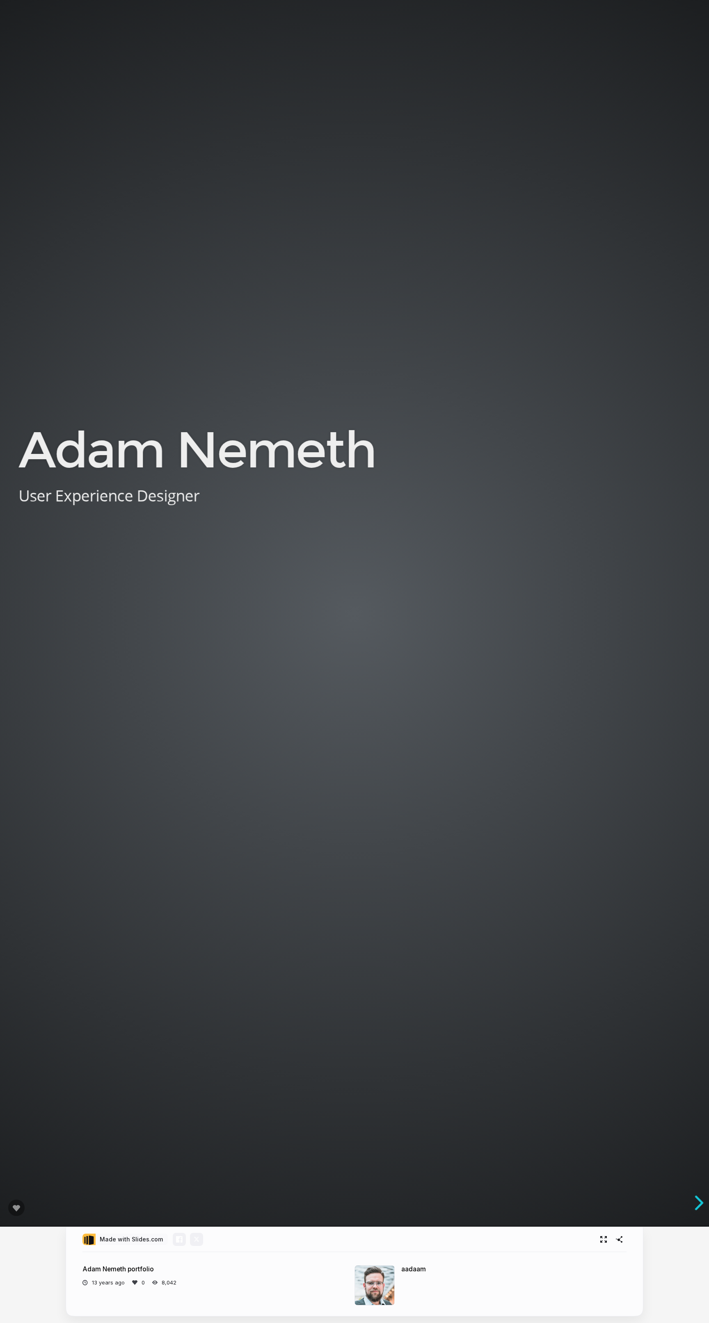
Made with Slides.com (131, 1239)
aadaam (413, 1269)
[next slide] (698, 1202)
